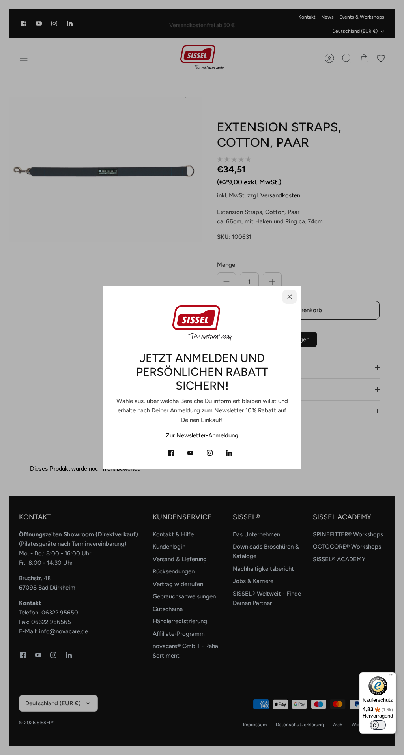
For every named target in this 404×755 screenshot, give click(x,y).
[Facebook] (171, 453)
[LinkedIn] (229, 453)
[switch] (378, 725)
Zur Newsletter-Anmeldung (202, 435)
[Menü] (391, 677)
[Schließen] (289, 297)
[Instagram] (209, 453)
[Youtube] (190, 453)
